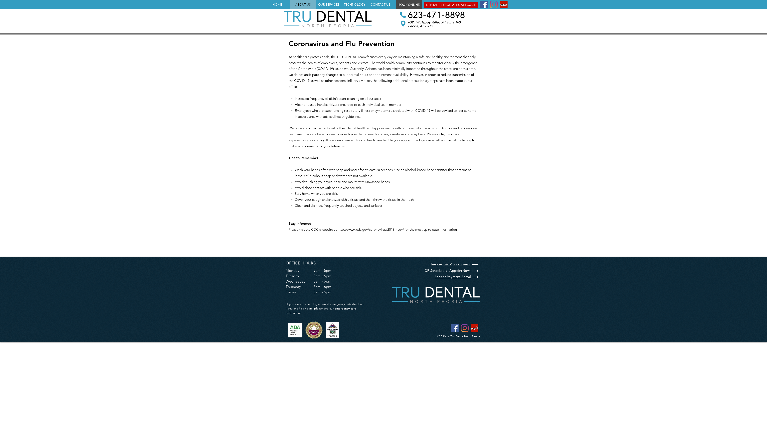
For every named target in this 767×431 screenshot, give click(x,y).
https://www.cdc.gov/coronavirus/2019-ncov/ (371, 229)
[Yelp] (504, 4)
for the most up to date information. (431, 229)
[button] (451, 5)
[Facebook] (484, 4)
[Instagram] (494, 4)
